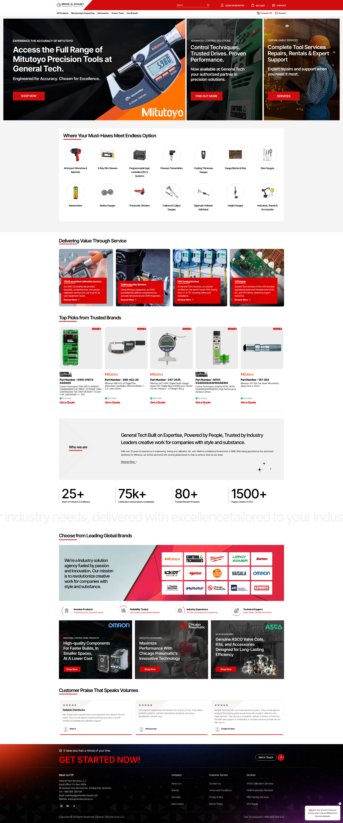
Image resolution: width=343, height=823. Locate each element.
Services (176, 797)
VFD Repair (252, 804)
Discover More (70, 300)
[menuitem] (83, 13)
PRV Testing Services (258, 797)
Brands (175, 790)
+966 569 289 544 (273, 816)
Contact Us (215, 783)
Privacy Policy (216, 797)
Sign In (311, 810)
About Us (176, 783)
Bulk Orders (178, 804)
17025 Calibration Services (260, 783)
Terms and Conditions (220, 790)
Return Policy (216, 804)
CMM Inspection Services (260, 790)
